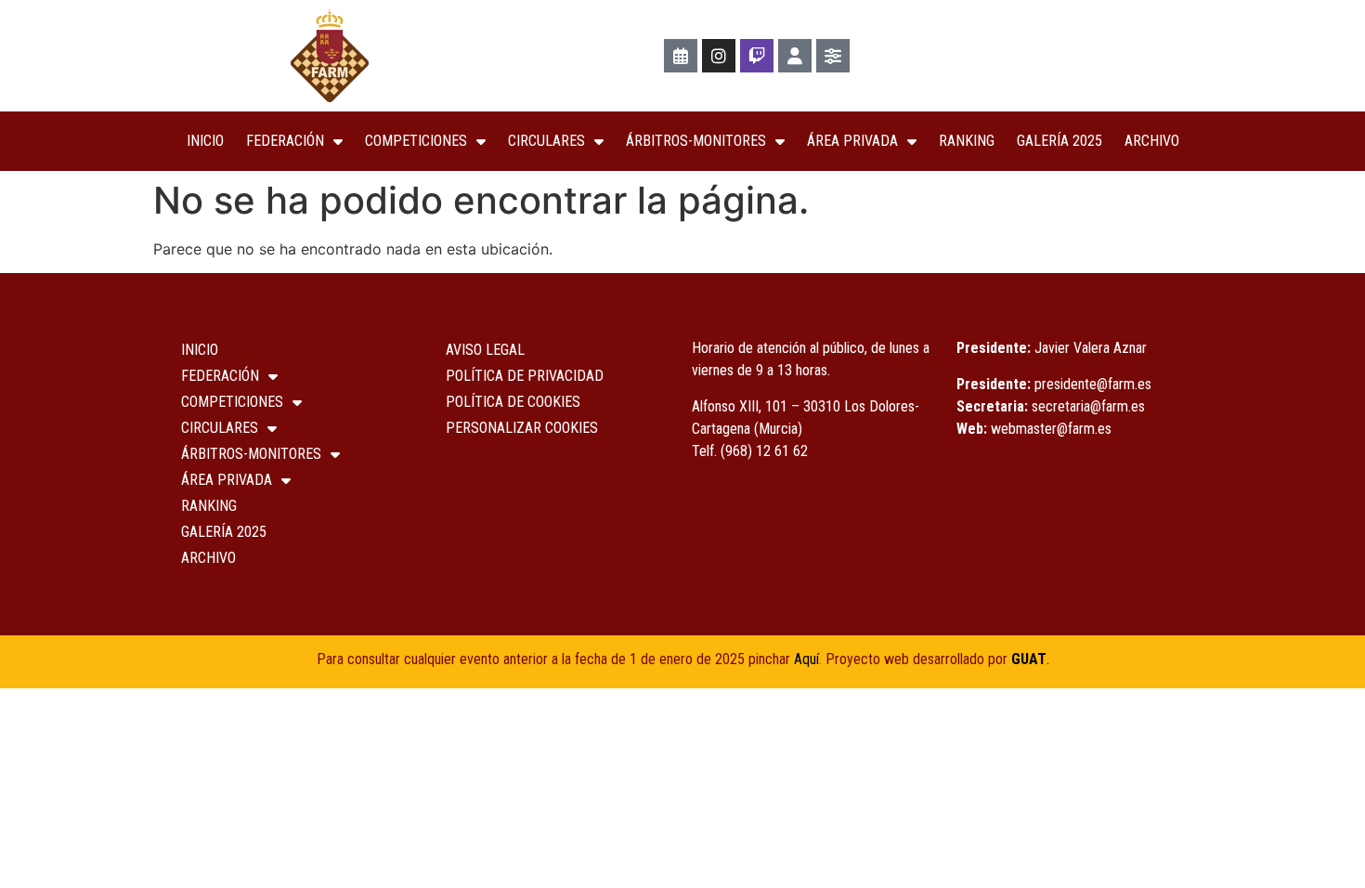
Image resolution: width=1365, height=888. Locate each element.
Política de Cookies (513, 402)
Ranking (966, 141)
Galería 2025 (1059, 141)
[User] (795, 55)
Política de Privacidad (525, 376)
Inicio (205, 141)
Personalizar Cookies (522, 428)
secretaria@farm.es (1088, 406)
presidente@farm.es (1092, 384)
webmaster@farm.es (1051, 428)
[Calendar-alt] (680, 55)
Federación (285, 141)
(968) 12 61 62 (764, 451)
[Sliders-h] (833, 55)
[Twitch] (757, 55)
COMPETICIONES (416, 141)
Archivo (1151, 141)
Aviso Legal (485, 350)
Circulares (546, 141)
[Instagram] (718, 55)
